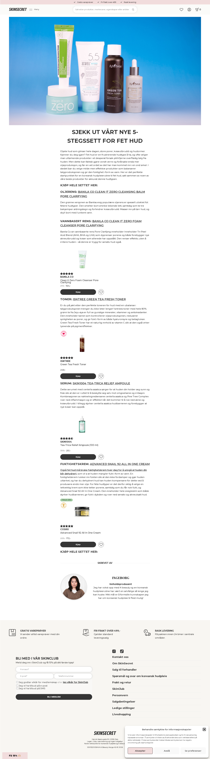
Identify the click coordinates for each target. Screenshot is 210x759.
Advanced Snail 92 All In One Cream (120, 464)
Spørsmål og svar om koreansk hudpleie (139, 676)
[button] (204, 729)
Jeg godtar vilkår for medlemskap (38, 682)
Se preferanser (193, 750)
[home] (18, 9)
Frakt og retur (121, 682)
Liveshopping (121, 714)
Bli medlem (54, 697)
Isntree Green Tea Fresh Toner (99, 299)
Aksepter (140, 750)
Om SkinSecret (122, 663)
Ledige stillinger (123, 708)
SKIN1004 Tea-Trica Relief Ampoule (101, 383)
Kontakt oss (120, 657)
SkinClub (118, 688)
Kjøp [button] (78, 292)
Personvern (120, 695)
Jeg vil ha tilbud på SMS (32, 688)
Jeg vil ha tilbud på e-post (33, 685)
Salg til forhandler (124, 669)
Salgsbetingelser (123, 701)
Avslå (167, 750)
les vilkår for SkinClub (75, 682)
